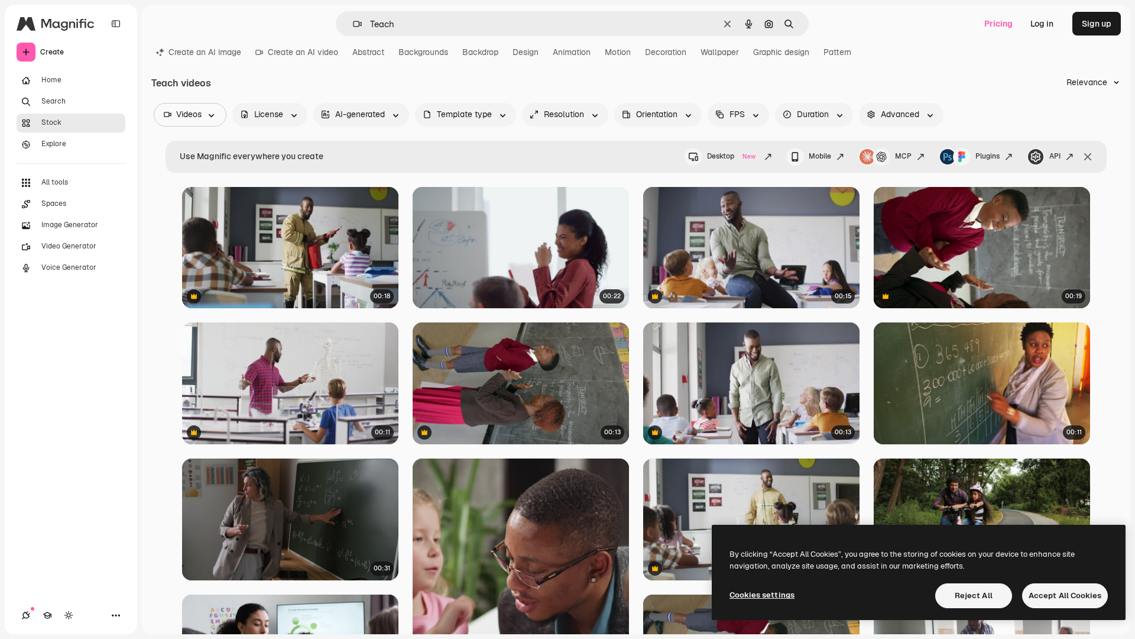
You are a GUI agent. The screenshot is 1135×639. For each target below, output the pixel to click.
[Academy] (47, 615)
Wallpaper (720, 52)
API (1055, 156)
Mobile (820, 156)
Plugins (987, 156)
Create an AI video (303, 52)
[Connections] (26, 615)
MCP (903, 156)
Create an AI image (204, 52)
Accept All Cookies (1065, 595)
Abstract (368, 52)
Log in (1041, 23)
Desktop (731, 156)
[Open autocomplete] (352, 24)
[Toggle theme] (68, 615)
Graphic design (781, 52)
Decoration (665, 52)
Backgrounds (423, 52)
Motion (618, 52)
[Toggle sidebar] (115, 23)
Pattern (837, 52)
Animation (572, 52)
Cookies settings (761, 595)
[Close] (1087, 157)
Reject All (974, 595)
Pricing (998, 23)
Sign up (1096, 23)
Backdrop (480, 52)
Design (526, 52)
